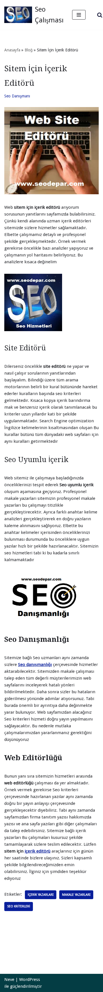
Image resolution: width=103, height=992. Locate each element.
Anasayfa (12, 50)
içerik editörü (37, 851)
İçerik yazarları (41, 895)
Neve (9, 979)
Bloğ (29, 50)
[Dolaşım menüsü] (79, 15)
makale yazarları (76, 895)
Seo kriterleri (18, 906)
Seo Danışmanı (17, 96)
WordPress (29, 979)
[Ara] (99, 15)
